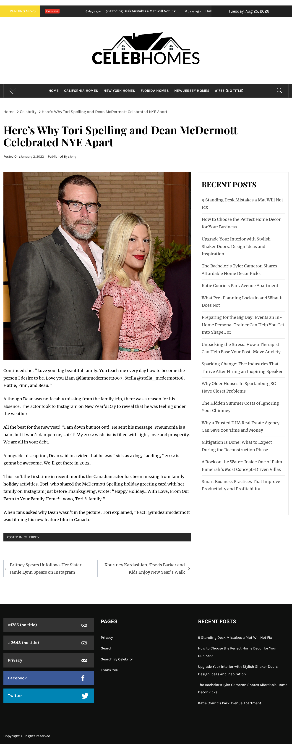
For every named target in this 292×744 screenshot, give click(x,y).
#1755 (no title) (229, 91)
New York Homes (119, 91)
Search (106, 648)
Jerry (73, 156)
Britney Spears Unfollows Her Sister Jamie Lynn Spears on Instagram (45, 568)
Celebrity (31, 537)
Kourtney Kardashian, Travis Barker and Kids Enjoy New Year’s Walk (144, 568)
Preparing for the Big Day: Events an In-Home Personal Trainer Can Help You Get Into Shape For (243, 325)
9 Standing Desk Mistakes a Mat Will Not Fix (101, 11)
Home (54, 91)
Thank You (109, 670)
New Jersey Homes (191, 91)
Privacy (15, 660)
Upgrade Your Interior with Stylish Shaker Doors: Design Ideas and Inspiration (236, 246)
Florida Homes (155, 91)
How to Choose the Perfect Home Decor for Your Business (211, 11)
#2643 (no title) (23, 642)
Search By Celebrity (117, 659)
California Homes (81, 91)
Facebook (17, 678)
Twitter (15, 695)
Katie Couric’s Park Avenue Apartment (240, 285)
